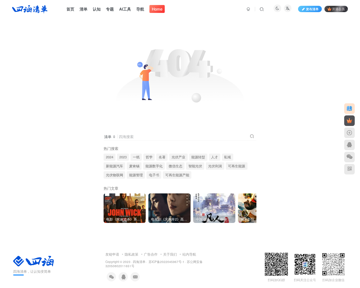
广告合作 (151, 254)
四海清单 (139, 262)
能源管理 (136, 175)
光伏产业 (178, 157)
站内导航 (189, 254)
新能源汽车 (114, 166)
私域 (227, 157)
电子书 (154, 175)
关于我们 (170, 254)
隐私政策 (131, 254)
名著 (162, 157)
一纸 (136, 157)
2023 (123, 157)
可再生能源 (236, 166)
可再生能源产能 (177, 175)
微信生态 (175, 166)
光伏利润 (215, 166)
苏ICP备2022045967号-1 (166, 262)
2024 (109, 157)
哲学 (149, 157)
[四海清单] (33, 260)
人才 (214, 157)
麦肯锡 (134, 166)
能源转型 (198, 157)
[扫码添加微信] (349, 157)
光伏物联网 (114, 175)
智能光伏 (195, 166)
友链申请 (112, 254)
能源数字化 (154, 166)
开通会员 (338, 9)
